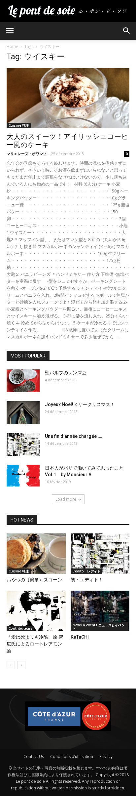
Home (12, 46)
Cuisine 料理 (19, 125)
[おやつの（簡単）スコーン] (36, 553)
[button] (127, 31)
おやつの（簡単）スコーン (34, 579)
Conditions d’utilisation (71, 756)
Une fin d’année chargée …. (73, 436)
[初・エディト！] (100, 553)
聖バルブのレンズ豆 (65, 372)
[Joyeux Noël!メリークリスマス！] (23, 412)
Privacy (106, 756)
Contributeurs (20, 628)
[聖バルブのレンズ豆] (23, 380)
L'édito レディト (86, 571)
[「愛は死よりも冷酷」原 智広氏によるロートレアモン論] (36, 611)
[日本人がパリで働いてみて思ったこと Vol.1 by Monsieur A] (23, 475)
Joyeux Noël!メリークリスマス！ (80, 404)
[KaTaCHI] (100, 611)
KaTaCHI (80, 637)
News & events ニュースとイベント (99, 627)
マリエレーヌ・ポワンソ (27, 153)
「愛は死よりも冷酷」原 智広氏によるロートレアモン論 (35, 643)
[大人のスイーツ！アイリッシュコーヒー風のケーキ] (68, 98)
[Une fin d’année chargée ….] (23, 444)
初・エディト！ (87, 579)
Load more (65, 499)
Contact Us (33, 756)
